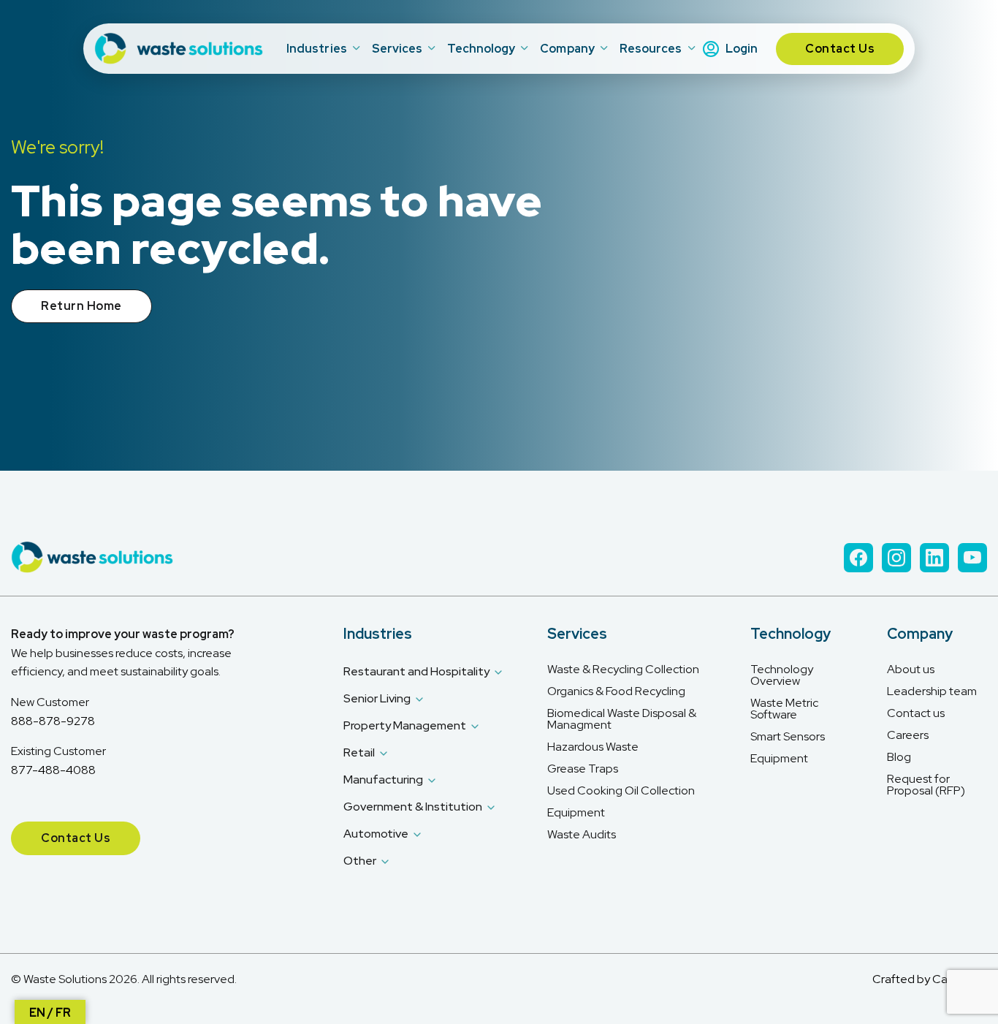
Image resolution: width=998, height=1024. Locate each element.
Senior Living (377, 698)
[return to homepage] (180, 48)
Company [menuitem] (567, 48)
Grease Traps (582, 769)
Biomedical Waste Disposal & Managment (621, 719)
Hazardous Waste (593, 747)
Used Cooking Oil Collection (621, 791)
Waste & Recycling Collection (623, 669)
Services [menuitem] (397, 48)
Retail (359, 752)
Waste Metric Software (784, 709)
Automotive (375, 833)
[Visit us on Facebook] (858, 557)
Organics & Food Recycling (616, 691)
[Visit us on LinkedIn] (934, 557)
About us (910, 669)
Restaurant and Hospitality (416, 671)
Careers (908, 735)
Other (359, 860)
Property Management (404, 725)
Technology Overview (781, 675)
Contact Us (840, 48)
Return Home (81, 306)
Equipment (576, 813)
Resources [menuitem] (651, 48)
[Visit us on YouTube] (972, 557)
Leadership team (932, 691)
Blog (899, 757)
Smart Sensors (787, 737)
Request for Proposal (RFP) (926, 785)
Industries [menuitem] (316, 48)
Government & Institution (412, 806)
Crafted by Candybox (929, 979)
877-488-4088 (53, 770)
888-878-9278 (53, 721)
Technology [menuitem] (481, 48)
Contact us (916, 713)
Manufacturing (383, 779)
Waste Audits (581, 835)
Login (741, 48)
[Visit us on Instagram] (896, 557)
